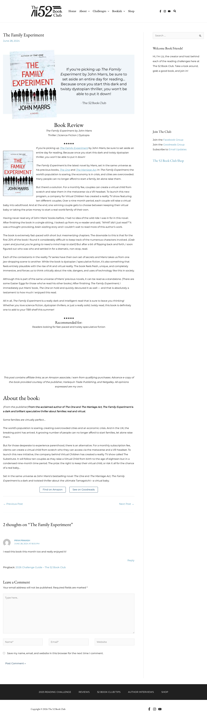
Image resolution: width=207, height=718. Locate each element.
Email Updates (178, 149)
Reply (130, 560)
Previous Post (13, 503)
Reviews (84, 692)
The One (65, 169)
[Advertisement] (68, 354)
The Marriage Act (86, 169)
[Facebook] (149, 709)
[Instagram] (165, 11)
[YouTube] (169, 11)
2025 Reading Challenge (55, 692)
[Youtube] (160, 709)
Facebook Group (173, 139)
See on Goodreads (84, 489)
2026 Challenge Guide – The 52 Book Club (41, 567)
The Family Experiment (74, 148)
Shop (164, 692)
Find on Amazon (53, 489)
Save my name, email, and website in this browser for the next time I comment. (55, 653)
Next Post (126, 503)
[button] (88, 11)
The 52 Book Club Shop (168, 160)
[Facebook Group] (160, 11)
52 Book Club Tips (108, 692)
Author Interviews (141, 692)
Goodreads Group (174, 144)
